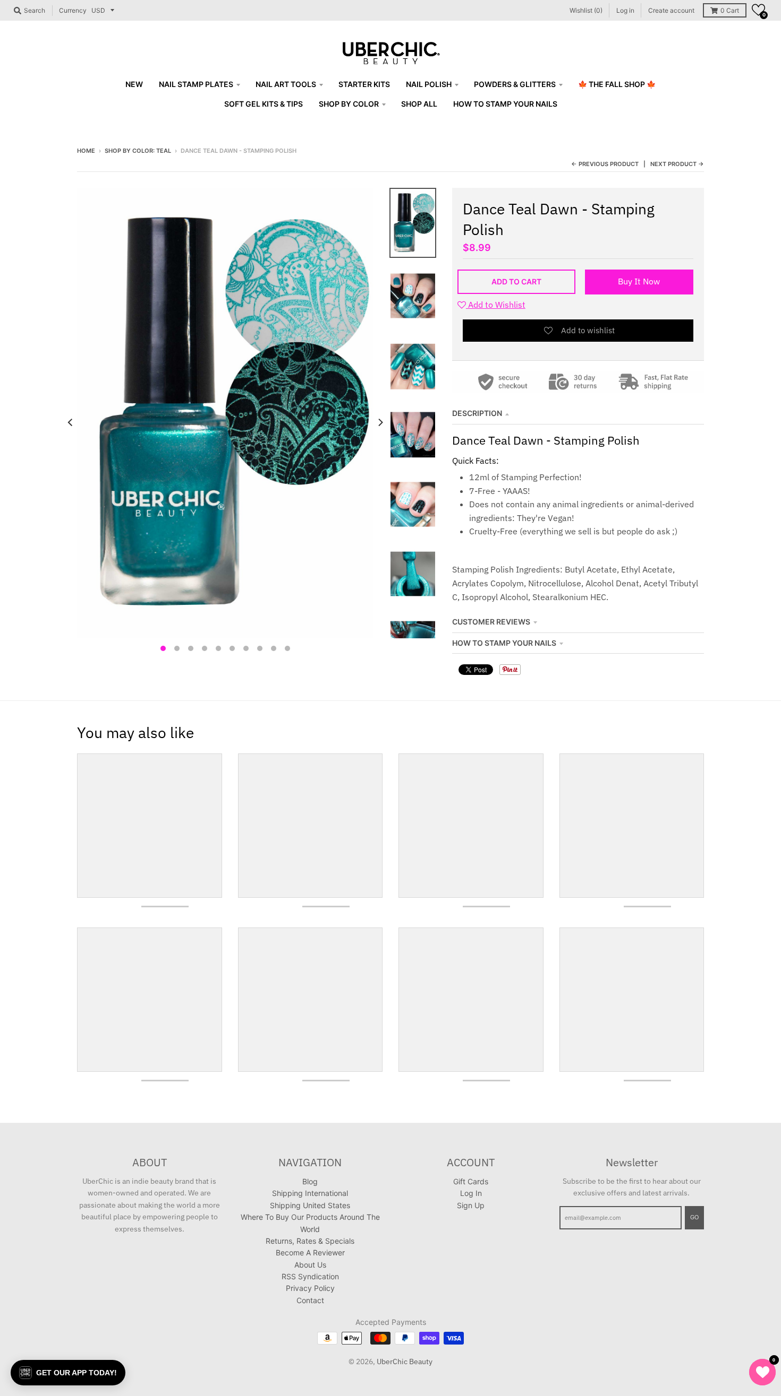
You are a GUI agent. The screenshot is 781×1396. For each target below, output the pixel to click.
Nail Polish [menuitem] (429, 84)
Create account (671, 10)
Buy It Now (639, 281)
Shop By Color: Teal (138, 150)
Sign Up (471, 1205)
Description (477, 413)
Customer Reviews (491, 621)
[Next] (379, 422)
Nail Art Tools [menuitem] (286, 84)
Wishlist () (586, 10)
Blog (310, 1181)
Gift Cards (470, 1181)
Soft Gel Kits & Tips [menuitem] (263, 103)
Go (694, 1217)
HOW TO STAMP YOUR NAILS (504, 642)
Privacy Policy (310, 1288)
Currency (73, 10)
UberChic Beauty (404, 1361)
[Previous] (70, 422)
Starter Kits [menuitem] (364, 84)
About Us (310, 1264)
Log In (471, 1193)
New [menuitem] (134, 84)
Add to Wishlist (495, 304)
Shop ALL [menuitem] (419, 103)
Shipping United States (310, 1205)
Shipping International (310, 1193)
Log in (625, 10)
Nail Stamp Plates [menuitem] (196, 84)
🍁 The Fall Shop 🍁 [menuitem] (617, 84)
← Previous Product (605, 164)
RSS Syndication (310, 1276)
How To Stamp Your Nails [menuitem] (505, 103)
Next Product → (677, 164)
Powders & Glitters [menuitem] (515, 84)
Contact (310, 1300)
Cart (729, 10)
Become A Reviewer (310, 1252)
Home (86, 150)
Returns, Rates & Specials (310, 1240)
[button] (758, 9)
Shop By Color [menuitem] (349, 103)
